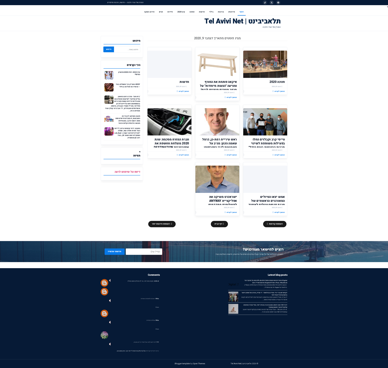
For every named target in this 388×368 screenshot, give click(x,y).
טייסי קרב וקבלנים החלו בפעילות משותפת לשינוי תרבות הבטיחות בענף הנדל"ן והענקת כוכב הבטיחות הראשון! (266, 147)
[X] (271, 2)
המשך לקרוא (279, 91)
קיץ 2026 (181, 11)
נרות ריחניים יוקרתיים (152, 351)
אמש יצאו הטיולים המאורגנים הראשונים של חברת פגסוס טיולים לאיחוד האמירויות (266, 203)
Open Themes (199, 363)
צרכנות (221, 11)
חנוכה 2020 (277, 82)
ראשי (241, 11)
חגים (161, 11)
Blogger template (182, 363)
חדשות (202, 11)
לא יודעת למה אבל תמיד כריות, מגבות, (146, 342)
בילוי (211, 11)
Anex (157, 307)
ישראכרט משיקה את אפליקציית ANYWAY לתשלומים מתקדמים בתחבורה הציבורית (222, 203)
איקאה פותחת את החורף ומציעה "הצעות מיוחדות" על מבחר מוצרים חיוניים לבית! (218, 86)
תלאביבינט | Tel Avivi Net (242, 21)
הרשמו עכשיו (114, 251)
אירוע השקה (149, 11)
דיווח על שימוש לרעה (127, 172)
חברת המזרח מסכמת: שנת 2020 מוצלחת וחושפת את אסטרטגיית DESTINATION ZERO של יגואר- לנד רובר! (171, 145)
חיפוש (108, 49)
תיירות (170, 11)
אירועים (231, 11)
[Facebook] (278, 2)
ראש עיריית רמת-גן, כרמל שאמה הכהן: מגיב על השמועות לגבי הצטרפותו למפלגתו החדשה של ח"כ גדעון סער (219, 147)
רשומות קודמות (275, 223)
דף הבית (218, 223)
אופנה (191, 11)
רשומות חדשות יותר (161, 223)
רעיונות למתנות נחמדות (150, 299)
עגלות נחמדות (153, 320)
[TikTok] (265, 2)
